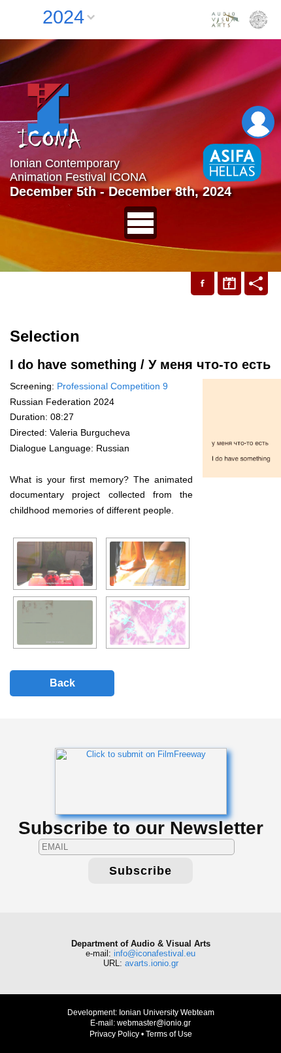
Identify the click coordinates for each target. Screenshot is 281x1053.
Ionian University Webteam (166, 1012)
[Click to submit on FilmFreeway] (141, 780)
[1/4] (55, 564)
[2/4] (148, 564)
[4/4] (148, 622)
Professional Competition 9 (112, 386)
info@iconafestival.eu (154, 953)
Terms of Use (169, 1034)
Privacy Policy (114, 1034)
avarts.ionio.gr (151, 963)
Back (62, 682)
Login (258, 122)
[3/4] (55, 622)
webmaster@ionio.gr (154, 1023)
